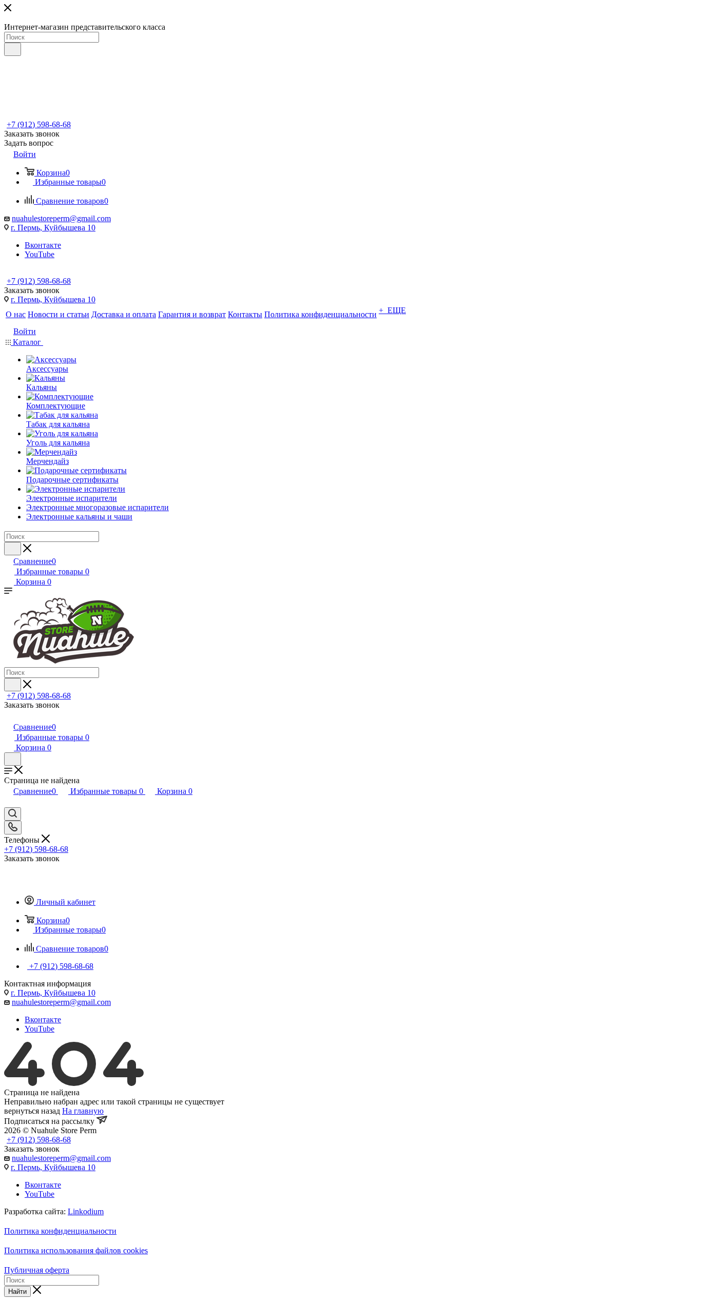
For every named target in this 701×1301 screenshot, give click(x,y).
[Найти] (12, 49)
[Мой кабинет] (8, 716)
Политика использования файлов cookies (76, 1250)
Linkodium (86, 1211)
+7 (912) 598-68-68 (39, 124)
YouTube (39, 254)
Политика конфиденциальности (60, 1231)
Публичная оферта (36, 1270)
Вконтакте (43, 245)
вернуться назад (32, 1110)
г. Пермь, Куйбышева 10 (53, 227)
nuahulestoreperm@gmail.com (61, 218)
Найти (17, 1291)
